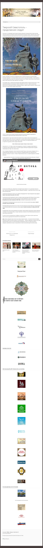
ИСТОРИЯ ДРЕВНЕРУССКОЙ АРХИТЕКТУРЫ (21, 500)
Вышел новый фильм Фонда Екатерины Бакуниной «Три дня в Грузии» (26, 251)
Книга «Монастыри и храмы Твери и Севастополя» (22, 143)
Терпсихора (31, 233)
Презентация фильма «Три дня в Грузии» (35, 250)
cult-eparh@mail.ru (8, 533)
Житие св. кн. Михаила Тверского (12, 234)
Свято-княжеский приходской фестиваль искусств (16, 250)
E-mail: (7, 533)
